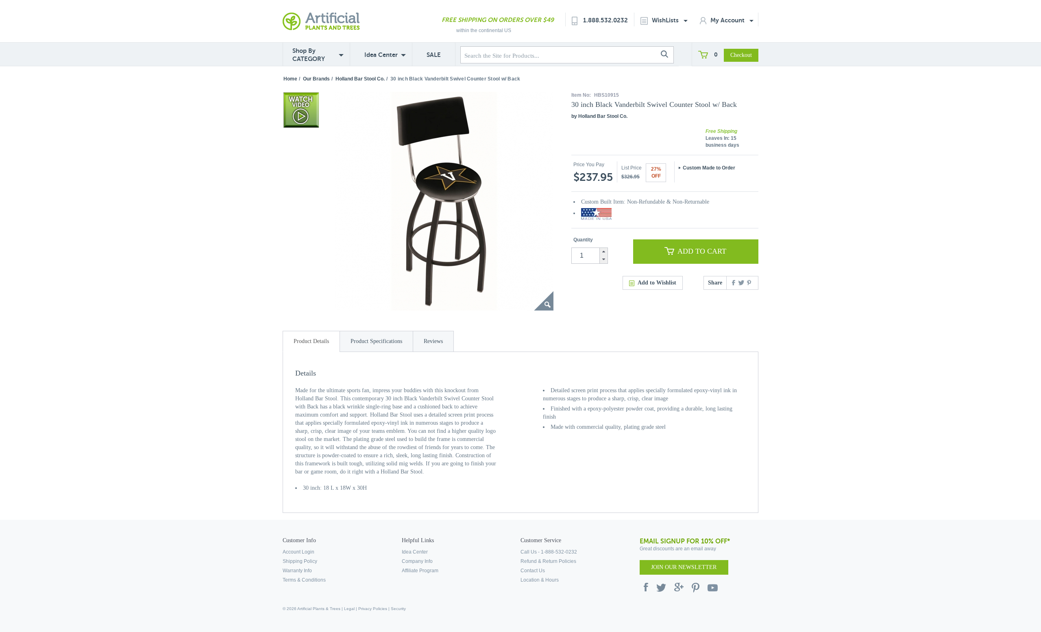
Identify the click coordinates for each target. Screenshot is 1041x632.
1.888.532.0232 (605, 20)
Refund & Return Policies (548, 561)
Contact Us (532, 570)
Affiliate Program (420, 570)
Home (290, 79)
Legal (349, 608)
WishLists (666, 20)
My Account (728, 20)
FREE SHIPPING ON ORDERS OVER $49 (498, 19)
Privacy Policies (372, 608)
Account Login (298, 552)
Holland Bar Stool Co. (360, 79)
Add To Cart (701, 251)
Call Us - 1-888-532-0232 (548, 552)
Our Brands (316, 79)
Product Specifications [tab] (376, 341)
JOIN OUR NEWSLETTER (684, 567)
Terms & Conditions (304, 580)
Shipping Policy (300, 561)
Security (398, 608)
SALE (434, 54)
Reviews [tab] (433, 341)
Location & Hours (539, 580)
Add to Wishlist (657, 283)
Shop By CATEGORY (308, 54)
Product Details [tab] (311, 341)
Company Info (417, 561)
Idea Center (381, 54)
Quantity (583, 240)
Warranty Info (297, 570)
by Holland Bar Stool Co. (599, 116)
